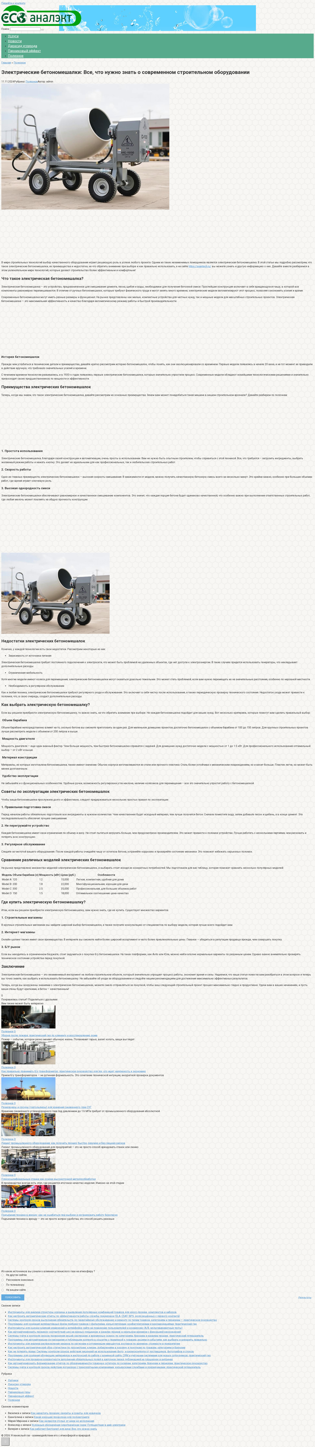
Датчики (13, 1380)
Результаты (304, 1297)
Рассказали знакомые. (20, 1279)
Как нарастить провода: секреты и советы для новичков (66, 1413)
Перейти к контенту (13, 3)
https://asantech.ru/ (200, 266)
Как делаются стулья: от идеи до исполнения (66, 1421)
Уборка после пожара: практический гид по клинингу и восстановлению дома (49, 1035)
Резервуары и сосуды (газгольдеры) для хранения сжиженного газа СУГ (46, 1107)
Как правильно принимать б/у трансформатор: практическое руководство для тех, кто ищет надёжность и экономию (73, 1071)
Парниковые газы (19, 1392)
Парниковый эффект (24, 51)
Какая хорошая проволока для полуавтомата (61, 1417)
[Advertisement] (99, 235)
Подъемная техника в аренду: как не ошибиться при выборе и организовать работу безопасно (59, 1214)
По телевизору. (15, 1284)
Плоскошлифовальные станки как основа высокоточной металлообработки (48, 1179)
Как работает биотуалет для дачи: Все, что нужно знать (63, 1428)
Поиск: (5, 28)
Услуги (13, 36)
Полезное (15, 56)
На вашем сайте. (16, 1289)
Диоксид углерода (22, 46)
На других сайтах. (16, 1274)
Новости (15, 41)
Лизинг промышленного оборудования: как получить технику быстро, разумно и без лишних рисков (63, 1143)
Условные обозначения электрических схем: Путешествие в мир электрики (78, 1425)
